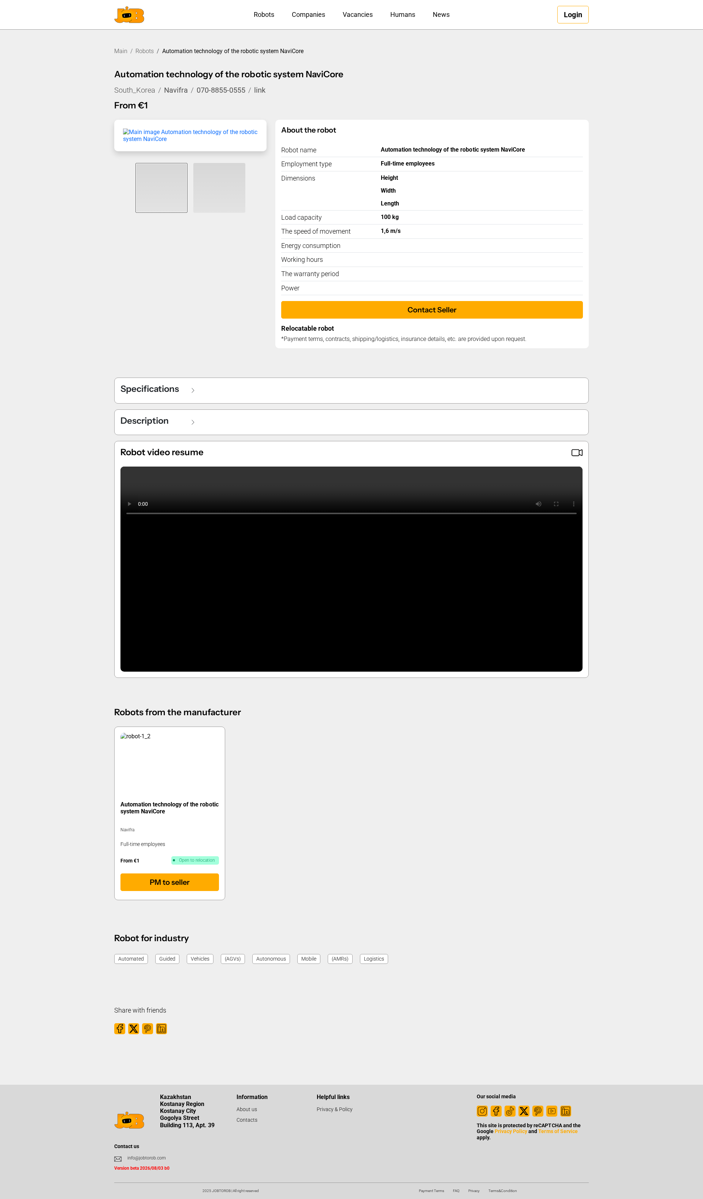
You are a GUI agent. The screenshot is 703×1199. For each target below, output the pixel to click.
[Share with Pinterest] (147, 1028)
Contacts (247, 1120)
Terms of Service (557, 1131)
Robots (264, 14)
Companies (308, 14)
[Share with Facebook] (119, 1028)
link (259, 90)
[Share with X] (133, 1028)
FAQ (456, 1191)
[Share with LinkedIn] (161, 1028)
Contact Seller (432, 309)
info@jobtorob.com (146, 1158)
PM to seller (170, 882)
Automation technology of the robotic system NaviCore (169, 808)
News (441, 14)
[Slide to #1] (161, 188)
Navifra (176, 90)
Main (120, 51)
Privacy (474, 1191)
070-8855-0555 (221, 90)
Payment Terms (431, 1191)
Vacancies (358, 14)
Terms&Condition (502, 1191)
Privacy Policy (511, 1131)
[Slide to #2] (219, 188)
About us (247, 1109)
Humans (402, 14)
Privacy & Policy (335, 1109)
